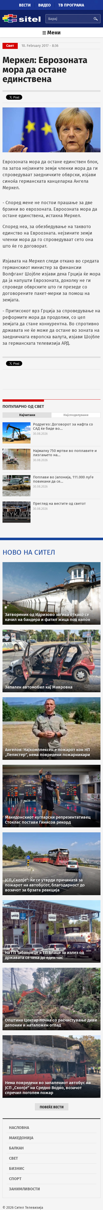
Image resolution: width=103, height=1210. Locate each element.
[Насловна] (21, 22)
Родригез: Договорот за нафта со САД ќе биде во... (63, 426)
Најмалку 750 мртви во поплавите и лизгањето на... (65, 452)
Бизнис (16, 1168)
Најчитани (27, 415)
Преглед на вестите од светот (59, 503)
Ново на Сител (28, 552)
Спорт (15, 1178)
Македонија (21, 1137)
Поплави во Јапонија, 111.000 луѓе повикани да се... (63, 479)
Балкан (16, 1148)
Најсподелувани (76, 415)
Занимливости (24, 1189)
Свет (13, 1158)
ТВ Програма (71, 5)
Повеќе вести (52, 1107)
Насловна (19, 1127)
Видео (44, 5)
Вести (25, 5)
